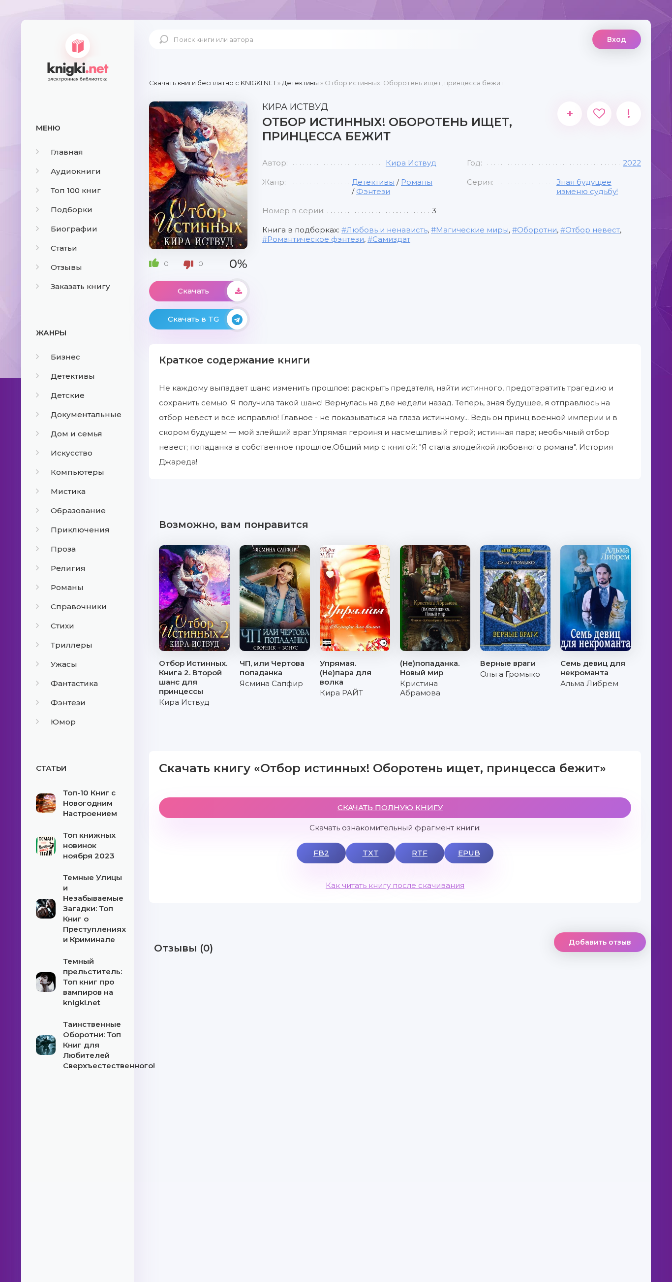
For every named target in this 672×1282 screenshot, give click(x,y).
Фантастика (74, 683)
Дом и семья (76, 433)
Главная (67, 152)
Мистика (68, 491)
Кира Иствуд (411, 162)
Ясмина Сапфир (271, 683)
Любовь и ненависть (387, 229)
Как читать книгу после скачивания (395, 885)
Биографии (74, 228)
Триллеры (71, 645)
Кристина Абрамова (420, 688)
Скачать (193, 291)
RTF (420, 852)
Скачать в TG (193, 319)
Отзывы (66, 267)
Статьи (64, 248)
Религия (68, 568)
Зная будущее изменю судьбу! (587, 186)
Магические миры (472, 229)
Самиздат (391, 239)
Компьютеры (77, 472)
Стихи (62, 625)
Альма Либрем (589, 683)
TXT (371, 852)
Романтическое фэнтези (315, 239)
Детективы (73, 376)
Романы (67, 587)
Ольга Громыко (510, 674)
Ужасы (64, 664)
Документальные (86, 414)
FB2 (321, 852)
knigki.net (77, 56)
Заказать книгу (80, 286)
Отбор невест (592, 229)
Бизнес (65, 357)
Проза (63, 549)
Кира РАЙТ (341, 692)
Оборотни (537, 229)
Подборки (71, 209)
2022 (632, 162)
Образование (78, 510)
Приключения (80, 529)
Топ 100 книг (76, 190)
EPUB (469, 852)
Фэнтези (68, 702)
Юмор (63, 721)
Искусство (71, 453)
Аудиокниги (76, 171)
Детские (68, 395)
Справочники (79, 606)
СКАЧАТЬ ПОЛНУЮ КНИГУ (390, 807)
